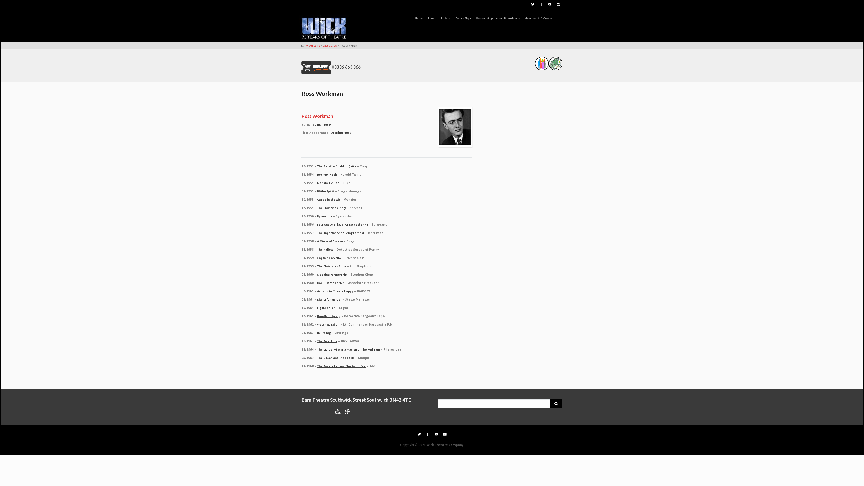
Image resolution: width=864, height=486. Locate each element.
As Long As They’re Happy (335, 291)
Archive (445, 18)
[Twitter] (532, 4)
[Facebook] (541, 4)
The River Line (327, 341)
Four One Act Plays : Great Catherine (342, 224)
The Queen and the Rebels (336, 358)
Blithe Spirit (325, 191)
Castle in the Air (328, 199)
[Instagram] (558, 4)
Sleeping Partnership (332, 274)
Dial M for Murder (329, 299)
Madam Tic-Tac (328, 183)
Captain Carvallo (329, 258)
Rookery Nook (327, 174)
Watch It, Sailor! (328, 324)
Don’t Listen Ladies (330, 283)
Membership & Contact (539, 18)
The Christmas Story (331, 208)
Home (419, 18)
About (432, 18)
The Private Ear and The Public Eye (341, 366)
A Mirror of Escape (330, 241)
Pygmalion (324, 216)
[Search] (556, 403)
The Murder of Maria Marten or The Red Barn (348, 349)
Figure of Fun (326, 308)
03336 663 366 (346, 67)
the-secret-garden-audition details (498, 18)
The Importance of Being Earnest (340, 233)
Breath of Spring (328, 316)
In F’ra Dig (324, 333)
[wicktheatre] (324, 28)
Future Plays (463, 18)
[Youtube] (549, 4)
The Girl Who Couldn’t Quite (336, 166)
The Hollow (325, 249)
